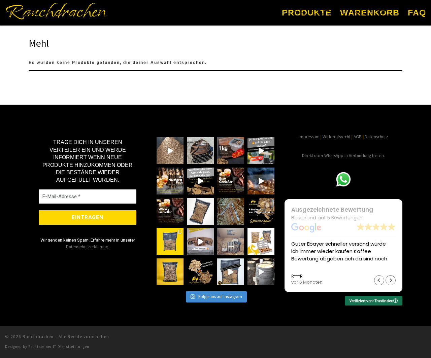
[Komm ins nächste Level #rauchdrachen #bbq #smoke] (200, 181)
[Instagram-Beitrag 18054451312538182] (260, 181)
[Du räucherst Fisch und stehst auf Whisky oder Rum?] (170, 181)
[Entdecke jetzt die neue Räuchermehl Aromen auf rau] (170, 150)
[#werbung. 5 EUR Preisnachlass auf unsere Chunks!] (170, 241)
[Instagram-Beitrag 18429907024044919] (170, 211)
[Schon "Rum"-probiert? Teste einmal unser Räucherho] (230, 181)
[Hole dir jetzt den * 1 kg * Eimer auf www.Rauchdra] (230, 150)
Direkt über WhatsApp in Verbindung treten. (343, 155)
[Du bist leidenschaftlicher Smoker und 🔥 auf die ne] (260, 150)
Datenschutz (376, 137)
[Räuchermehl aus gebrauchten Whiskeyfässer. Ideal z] (200, 211)
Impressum (309, 137)
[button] (391, 280)
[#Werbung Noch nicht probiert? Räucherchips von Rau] (170, 271)
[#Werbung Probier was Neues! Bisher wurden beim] (200, 271)
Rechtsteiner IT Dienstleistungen (58, 346)
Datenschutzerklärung (87, 247)
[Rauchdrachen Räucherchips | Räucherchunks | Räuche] (230, 271)
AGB (358, 137)
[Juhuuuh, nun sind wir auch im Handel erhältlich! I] (200, 241)
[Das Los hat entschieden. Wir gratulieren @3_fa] (230, 211)
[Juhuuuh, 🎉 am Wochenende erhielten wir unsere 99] (230, 241)
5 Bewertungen (345, 217)
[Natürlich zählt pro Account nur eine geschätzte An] (200, 150)
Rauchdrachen (38, 336)
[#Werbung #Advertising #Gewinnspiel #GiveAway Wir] (260, 211)
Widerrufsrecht (337, 137)
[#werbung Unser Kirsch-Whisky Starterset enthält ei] (260, 241)
